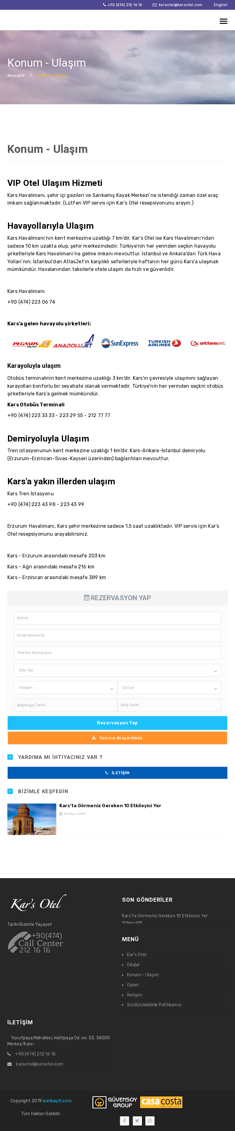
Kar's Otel (136, 954)
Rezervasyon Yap (117, 723)
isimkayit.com (57, 1100)
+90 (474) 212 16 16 (125, 4)
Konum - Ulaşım (47, 149)
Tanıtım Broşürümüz (121, 738)
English (221, 4)
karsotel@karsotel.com (180, 4)
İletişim (134, 995)
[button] (117, 670)
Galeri (133, 985)
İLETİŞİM (121, 773)
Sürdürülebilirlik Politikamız (154, 1004)
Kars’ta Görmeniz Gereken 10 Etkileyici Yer (110, 805)
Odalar (133, 964)
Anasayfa (16, 75)
